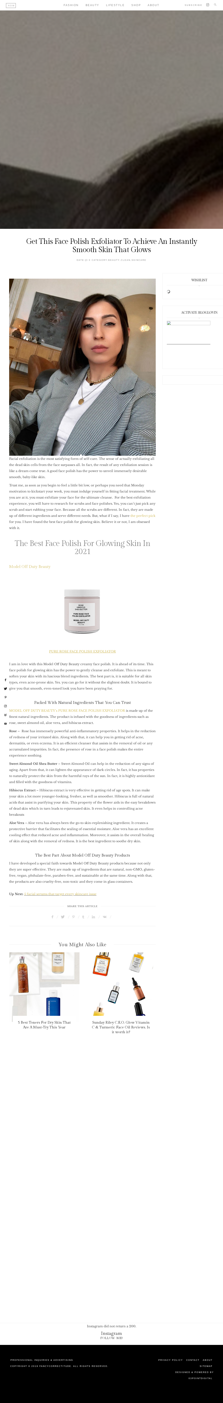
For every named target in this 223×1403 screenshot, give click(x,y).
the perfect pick (142, 516)
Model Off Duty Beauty (30, 566)
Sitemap (206, 1366)
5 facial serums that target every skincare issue (60, 894)
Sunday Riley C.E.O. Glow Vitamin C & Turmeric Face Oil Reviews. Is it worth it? (121, 1027)
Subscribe (194, 5)
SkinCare (139, 260)
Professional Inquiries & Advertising (41, 1360)
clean (125, 260)
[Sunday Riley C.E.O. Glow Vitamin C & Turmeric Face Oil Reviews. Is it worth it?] (121, 987)
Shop (136, 5)
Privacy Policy (170, 1360)
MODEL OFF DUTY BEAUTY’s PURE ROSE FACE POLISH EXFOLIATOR (67, 711)
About (208, 1360)
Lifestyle (115, 5)
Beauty (92, 5)
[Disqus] (111, 1123)
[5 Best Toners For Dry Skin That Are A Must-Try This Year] (44, 987)
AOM (11, 5)
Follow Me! (111, 1338)
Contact (192, 1360)
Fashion (71, 5)
